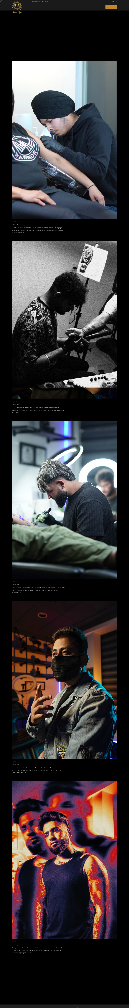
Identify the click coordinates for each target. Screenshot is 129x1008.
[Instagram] (116, 2)
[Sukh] (64, 62)
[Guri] (64, 602)
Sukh (14, 221)
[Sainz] (64, 782)
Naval (14, 401)
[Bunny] (64, 422)
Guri (14, 761)
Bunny (15, 581)
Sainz (14, 941)
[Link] (17, 7)
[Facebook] (113, 1)
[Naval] (64, 242)
